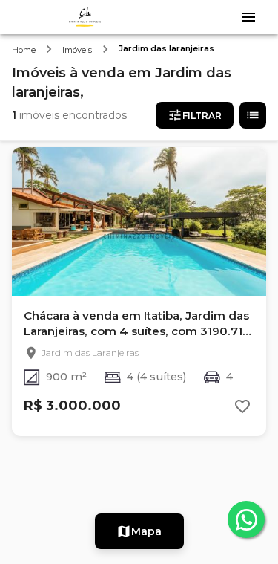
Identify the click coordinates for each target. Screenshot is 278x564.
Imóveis (77, 50)
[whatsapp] (246, 519)
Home (24, 50)
